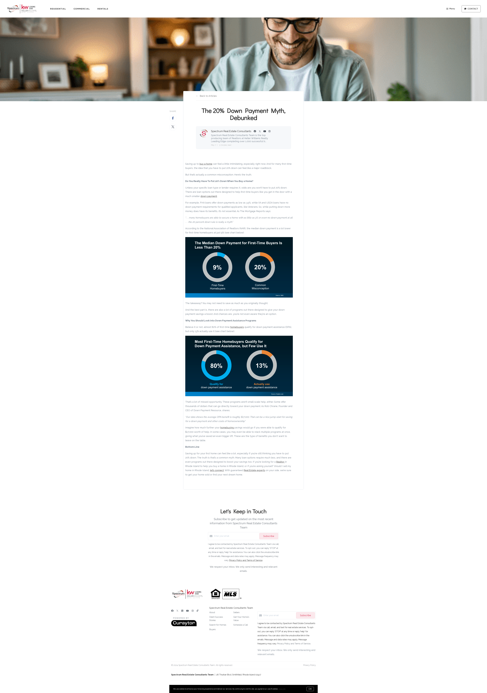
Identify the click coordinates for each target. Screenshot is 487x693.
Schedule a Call (240, 625)
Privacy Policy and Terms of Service (245, 560)
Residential (58, 9)
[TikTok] (197, 610)
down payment (209, 196)
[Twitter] (177, 610)
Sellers (236, 612)
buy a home (205, 164)
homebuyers (237, 327)
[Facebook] (172, 610)
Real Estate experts (254, 470)
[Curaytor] (184, 625)
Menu (452, 9)
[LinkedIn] (182, 610)
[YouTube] (187, 610)
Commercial (82, 9)
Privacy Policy (309, 665)
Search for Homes (217, 625)
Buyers (212, 629)
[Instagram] (193, 610)
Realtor (280, 461)
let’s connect (217, 470)
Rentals (102, 9)
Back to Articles (208, 96)
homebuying (227, 427)
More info (282, 689)
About (212, 612)
